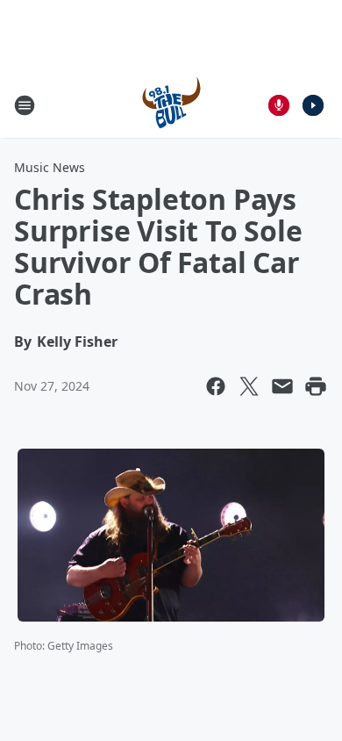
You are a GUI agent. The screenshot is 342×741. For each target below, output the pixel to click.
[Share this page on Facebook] (215, 386)
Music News (49, 167)
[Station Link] (171, 104)
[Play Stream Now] (313, 105)
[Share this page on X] (249, 386)
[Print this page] (315, 386)
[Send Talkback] (278, 105)
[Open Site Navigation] (24, 105)
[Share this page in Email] (282, 386)
